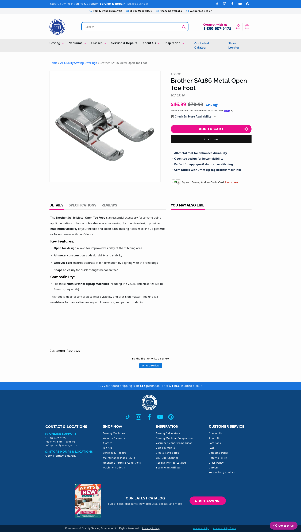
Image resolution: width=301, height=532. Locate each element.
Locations (215, 443)
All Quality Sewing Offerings (78, 63)
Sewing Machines (114, 433)
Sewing (55, 43)
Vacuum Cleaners (114, 438)
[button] (247, 26)
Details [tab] (56, 205)
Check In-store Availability (193, 116)
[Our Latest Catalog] (88, 501)
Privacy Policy (150, 528)
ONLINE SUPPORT (62, 433)
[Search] (184, 27)
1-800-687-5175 (217, 28)
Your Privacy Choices (222, 472)
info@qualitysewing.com (61, 445)
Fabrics (107, 447)
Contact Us (215, 433)
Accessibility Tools (224, 528)
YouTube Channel (167, 457)
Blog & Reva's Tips (167, 452)
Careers (214, 467)
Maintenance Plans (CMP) (119, 457)
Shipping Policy (218, 452)
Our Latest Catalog (201, 45)
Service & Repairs (124, 43)
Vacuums (76, 43)
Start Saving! (208, 501)
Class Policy (216, 462)
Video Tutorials (165, 447)
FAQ (211, 447)
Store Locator (233, 45)
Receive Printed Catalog (171, 462)
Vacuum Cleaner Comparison (174, 443)
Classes (97, 43)
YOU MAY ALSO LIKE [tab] (187, 205)
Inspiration (173, 43)
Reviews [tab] (109, 205)
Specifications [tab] (82, 205)
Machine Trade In (114, 467)
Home (53, 63)
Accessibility (201, 528)
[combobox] (135, 27)
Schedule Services (138, 4)
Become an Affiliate (168, 467)
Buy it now (211, 139)
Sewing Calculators (168, 433)
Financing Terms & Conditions (122, 462)
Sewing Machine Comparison (174, 438)
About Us (149, 43)
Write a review (150, 365)
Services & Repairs (114, 452)
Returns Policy (218, 457)
